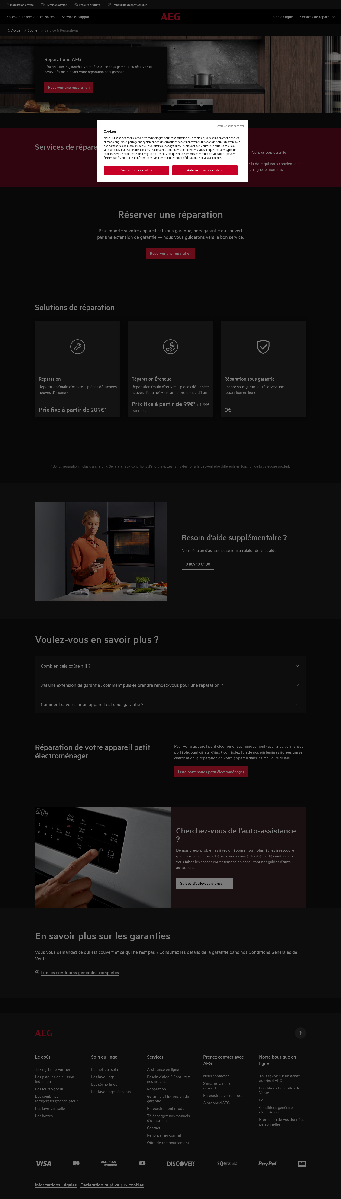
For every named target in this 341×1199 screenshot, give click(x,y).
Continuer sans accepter (230, 125)
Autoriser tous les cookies (205, 170)
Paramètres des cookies (137, 170)
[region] (172, 151)
